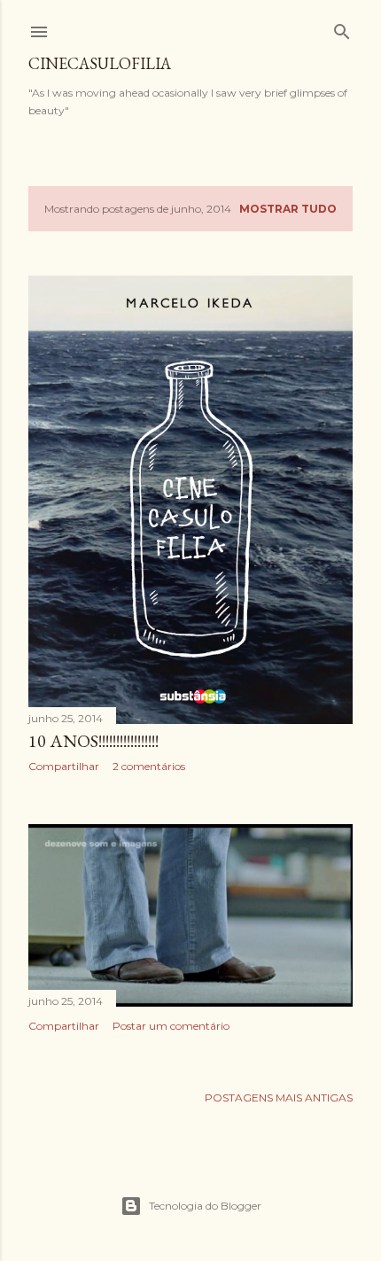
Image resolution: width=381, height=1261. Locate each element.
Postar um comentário (171, 1025)
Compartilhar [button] (63, 766)
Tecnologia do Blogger (205, 1205)
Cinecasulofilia (99, 63)
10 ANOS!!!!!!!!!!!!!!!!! (93, 740)
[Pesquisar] (342, 28)
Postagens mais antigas (279, 1097)
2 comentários (149, 766)
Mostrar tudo (288, 208)
